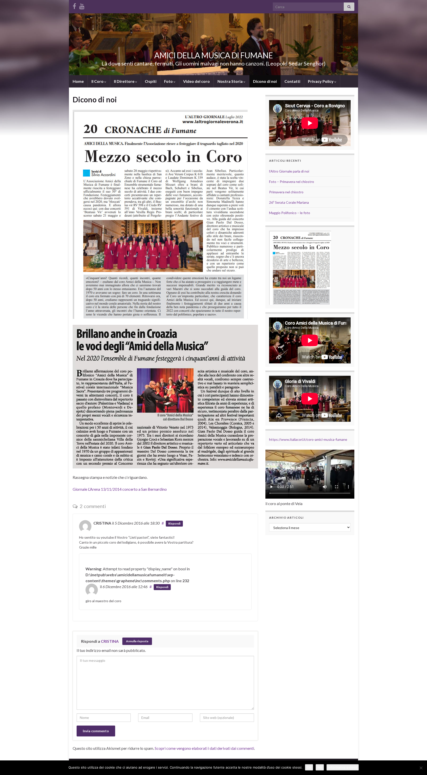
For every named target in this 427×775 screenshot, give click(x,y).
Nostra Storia (230, 81)
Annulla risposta (137, 641)
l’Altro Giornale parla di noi (289, 171)
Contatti (292, 81)
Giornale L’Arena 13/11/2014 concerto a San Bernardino (121, 489)
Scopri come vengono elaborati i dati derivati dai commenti (204, 748)
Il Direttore (124, 81)
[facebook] (74, 5)
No (320, 767)
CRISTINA (110, 641)
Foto (168, 81)
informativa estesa (342, 767)
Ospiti (150, 81)
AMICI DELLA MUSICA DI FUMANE (213, 55)
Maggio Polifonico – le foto (289, 213)
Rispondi (174, 523)
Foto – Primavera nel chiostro (291, 181)
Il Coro (97, 81)
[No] (420, 767)
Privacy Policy (321, 81)
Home (78, 81)
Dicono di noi (265, 81)
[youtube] (82, 5)
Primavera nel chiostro (286, 192)
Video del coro (196, 81)
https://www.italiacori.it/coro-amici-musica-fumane (308, 439)
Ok (309, 767)
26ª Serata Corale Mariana (289, 202)
